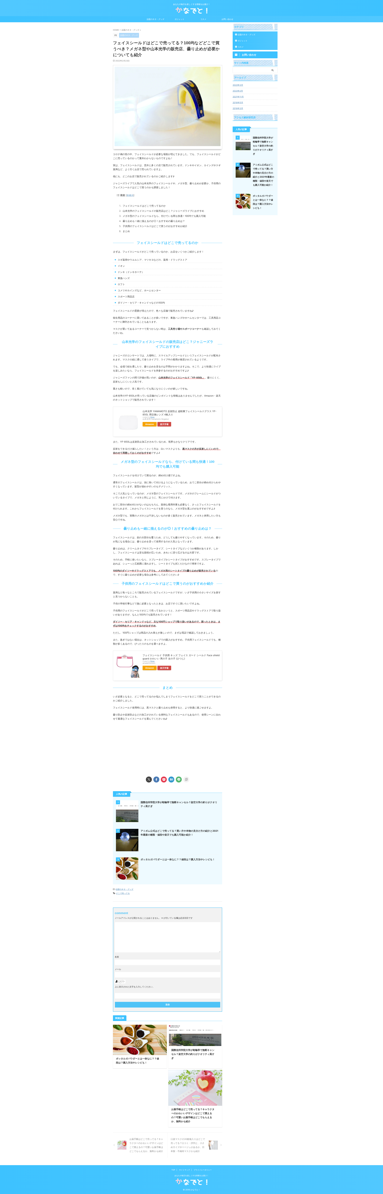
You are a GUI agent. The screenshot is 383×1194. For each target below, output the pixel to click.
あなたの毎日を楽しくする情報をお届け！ (191, 1175)
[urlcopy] (186, 779)
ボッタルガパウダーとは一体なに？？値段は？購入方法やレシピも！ (178, 859)
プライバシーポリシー (203, 1170)
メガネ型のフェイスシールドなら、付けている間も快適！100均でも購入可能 (164, 215)
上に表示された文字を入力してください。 (135, 986)
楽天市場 (164, 424)
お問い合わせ (227, 19)
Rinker (152, 417)
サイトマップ (184, 1170)
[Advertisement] (138, 748)
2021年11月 (238, 96)
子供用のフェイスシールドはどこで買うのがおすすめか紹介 (155, 226)
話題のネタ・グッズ (155, 19)
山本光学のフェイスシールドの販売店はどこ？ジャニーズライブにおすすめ (163, 210)
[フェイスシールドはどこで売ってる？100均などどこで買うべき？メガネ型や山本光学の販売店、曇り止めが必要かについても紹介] (171, 779)
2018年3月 (238, 108)
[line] (179, 779)
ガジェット (179, 19)
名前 (117, 956)
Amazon (149, 424)
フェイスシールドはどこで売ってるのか (144, 205)
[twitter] (149, 779)
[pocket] (164, 779)
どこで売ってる (123, 893)
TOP (173, 1170)
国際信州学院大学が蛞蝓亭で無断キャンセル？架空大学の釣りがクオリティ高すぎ (192, 1054)
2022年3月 (238, 85)
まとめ (126, 231)
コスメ (203, 19)
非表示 (130, 195)
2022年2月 (238, 91)
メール (118, 969)
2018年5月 (238, 102)
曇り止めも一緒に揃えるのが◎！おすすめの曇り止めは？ (154, 221)
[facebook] (156, 779)
